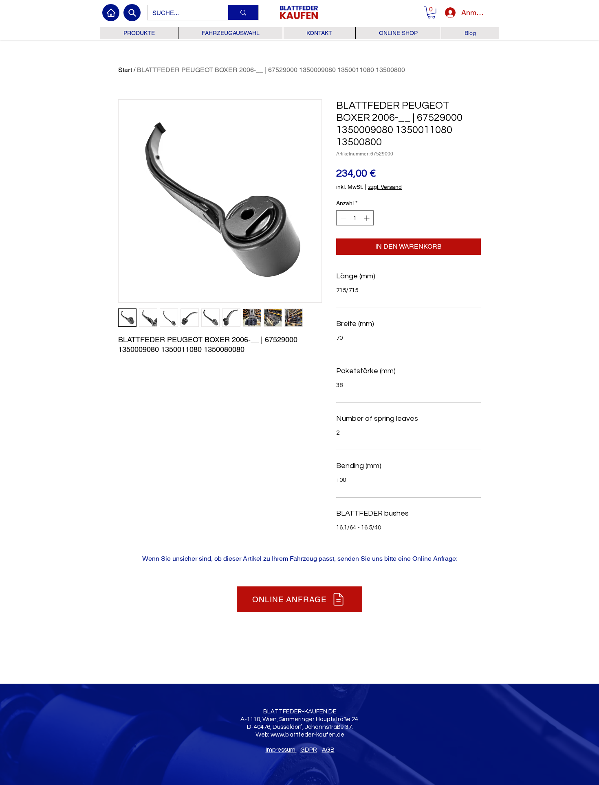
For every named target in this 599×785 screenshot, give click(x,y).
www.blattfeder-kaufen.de (307, 735)
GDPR (308, 750)
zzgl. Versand (385, 187)
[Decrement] (342, 218)
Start (125, 70)
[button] (431, 12)
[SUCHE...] (243, 12)
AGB (328, 750)
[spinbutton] (355, 218)
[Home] (110, 12)
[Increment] (367, 218)
